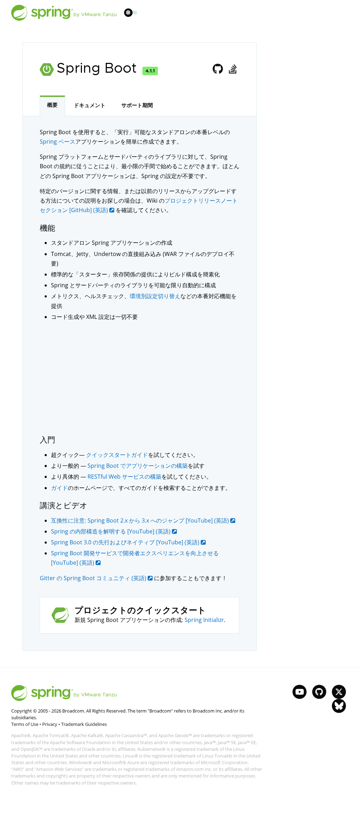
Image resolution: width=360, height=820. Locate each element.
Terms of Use (24, 724)
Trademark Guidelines (84, 724)
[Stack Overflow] (232, 69)
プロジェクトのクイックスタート (140, 610)
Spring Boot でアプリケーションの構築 (138, 466)
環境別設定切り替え (155, 296)
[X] (339, 692)
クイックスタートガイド (117, 455)
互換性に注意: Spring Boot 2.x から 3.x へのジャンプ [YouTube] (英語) (140, 520)
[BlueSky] (339, 706)
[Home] (64, 13)
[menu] (130, 12)
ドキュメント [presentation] (89, 105)
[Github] (218, 69)
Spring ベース (57, 141)
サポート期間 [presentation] (137, 105)
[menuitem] (128, 12)
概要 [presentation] (52, 105)
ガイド (59, 488)
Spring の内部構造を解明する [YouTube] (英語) (111, 531)
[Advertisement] (139, 378)
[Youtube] (299, 692)
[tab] (52, 106)
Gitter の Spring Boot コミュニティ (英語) (94, 578)
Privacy (49, 724)
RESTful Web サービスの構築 (124, 476)
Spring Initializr (204, 620)
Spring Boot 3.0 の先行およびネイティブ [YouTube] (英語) (126, 542)
